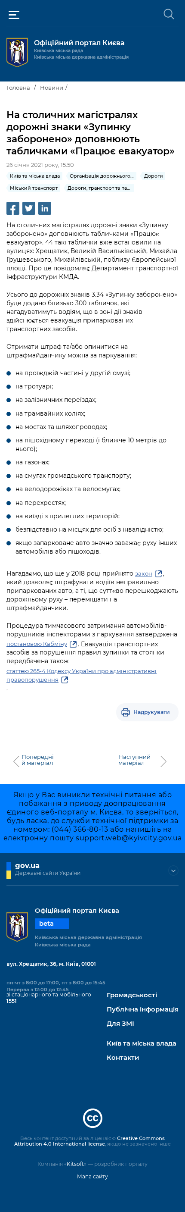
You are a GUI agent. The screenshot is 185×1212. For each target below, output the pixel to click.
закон (143, 573)
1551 (11, 1001)
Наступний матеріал (134, 759)
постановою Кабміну (36, 643)
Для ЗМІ (120, 1024)
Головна (18, 87)
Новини (51, 87)
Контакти (123, 1058)
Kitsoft (75, 1164)
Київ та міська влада (141, 1043)
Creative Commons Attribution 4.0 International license (89, 1141)
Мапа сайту (92, 1176)
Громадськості (132, 995)
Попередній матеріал (38, 759)
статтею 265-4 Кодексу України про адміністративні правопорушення (81, 675)
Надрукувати (151, 712)
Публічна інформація (143, 1009)
